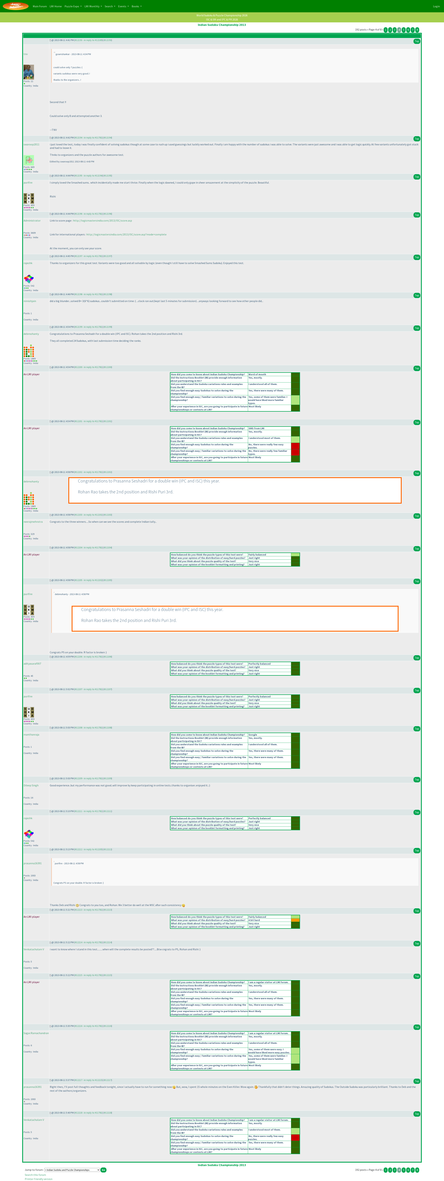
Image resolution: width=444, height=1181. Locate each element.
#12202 (107, 472)
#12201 (107, 421)
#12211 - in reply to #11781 (88, 811)
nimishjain (30, 301)
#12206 (107, 656)
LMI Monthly (92, 6)
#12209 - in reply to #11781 (88, 778)
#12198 (107, 294)
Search (109, 6)
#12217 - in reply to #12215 (88, 1080)
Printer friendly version (38, 1179)
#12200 (107, 367)
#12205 (107, 580)
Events (122, 6)
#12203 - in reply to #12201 (88, 514)
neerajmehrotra (33, 521)
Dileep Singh (31, 785)
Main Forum (40, 6)
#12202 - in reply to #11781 (88, 472)
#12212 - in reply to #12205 (88, 849)
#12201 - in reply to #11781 (88, 421)
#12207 (107, 689)
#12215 (107, 975)
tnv (26, 54)
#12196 (107, 213)
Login (436, 6)
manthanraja (31, 734)
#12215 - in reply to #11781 (88, 975)
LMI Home (56, 6)
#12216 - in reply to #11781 (88, 1025)
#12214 (107, 942)
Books (136, 6)
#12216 (107, 1025)
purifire (28, 182)
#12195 (107, 175)
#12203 (107, 514)
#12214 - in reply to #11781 (88, 942)
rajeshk (28, 263)
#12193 (107, 40)
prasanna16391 (33, 863)
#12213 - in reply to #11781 (88, 909)
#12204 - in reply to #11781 (88, 547)
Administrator (32, 220)
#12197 (107, 256)
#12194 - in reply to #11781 (88, 137)
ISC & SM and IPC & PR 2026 (222, 19)
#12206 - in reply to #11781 (88, 656)
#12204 (107, 547)
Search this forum (35, 1174)
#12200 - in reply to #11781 (88, 367)
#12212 (107, 849)
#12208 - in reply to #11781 (88, 727)
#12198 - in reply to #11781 (88, 294)
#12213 (107, 909)
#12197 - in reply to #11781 (88, 256)
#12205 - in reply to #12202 (88, 580)
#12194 (107, 137)
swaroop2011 (31, 144)
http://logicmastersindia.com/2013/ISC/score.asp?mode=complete (126, 234)
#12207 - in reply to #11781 (88, 689)
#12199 (107, 326)
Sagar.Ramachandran (36, 1033)
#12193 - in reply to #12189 (88, 40)
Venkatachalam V (34, 949)
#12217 (107, 1080)
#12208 (107, 727)
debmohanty (31, 333)
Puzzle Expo (72, 6)
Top (417, 41)
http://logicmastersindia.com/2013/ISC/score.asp (102, 220)
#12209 (107, 778)
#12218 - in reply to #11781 (88, 1112)
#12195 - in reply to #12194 (88, 175)
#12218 (107, 1112)
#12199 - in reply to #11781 (88, 326)
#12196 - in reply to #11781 (88, 213)
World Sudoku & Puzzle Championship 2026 (222, 15)
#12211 (107, 811)
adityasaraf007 (32, 663)
